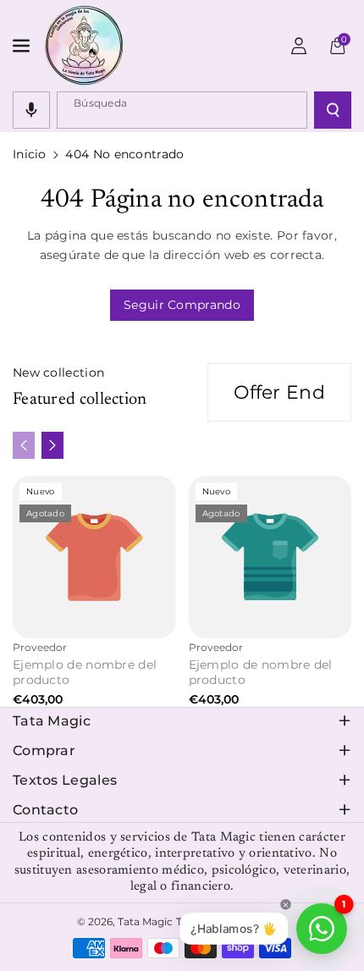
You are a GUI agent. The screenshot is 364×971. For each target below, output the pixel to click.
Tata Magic (52, 721)
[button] (23, 46)
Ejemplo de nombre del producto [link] (85, 672)
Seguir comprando (182, 304)
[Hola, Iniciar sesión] (298, 45)
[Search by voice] (31, 110)
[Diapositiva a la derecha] (52, 445)
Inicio (30, 154)
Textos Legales (65, 780)
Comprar (44, 750)
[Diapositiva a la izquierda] (24, 445)
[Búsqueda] (332, 110)
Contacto (45, 810)
